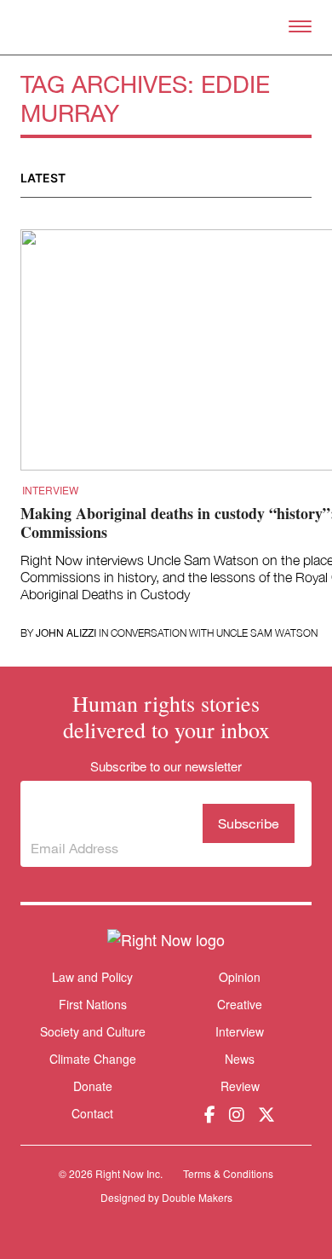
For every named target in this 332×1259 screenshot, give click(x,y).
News (240, 1058)
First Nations (93, 1004)
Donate (92, 1086)
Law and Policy (92, 976)
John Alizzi (66, 632)
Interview (50, 490)
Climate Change (92, 1058)
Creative (239, 1004)
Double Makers (197, 1197)
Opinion (239, 976)
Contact (92, 1113)
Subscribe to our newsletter (105, 810)
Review (240, 1085)
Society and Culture (93, 1031)
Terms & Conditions (228, 1173)
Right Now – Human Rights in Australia (166, 27)
